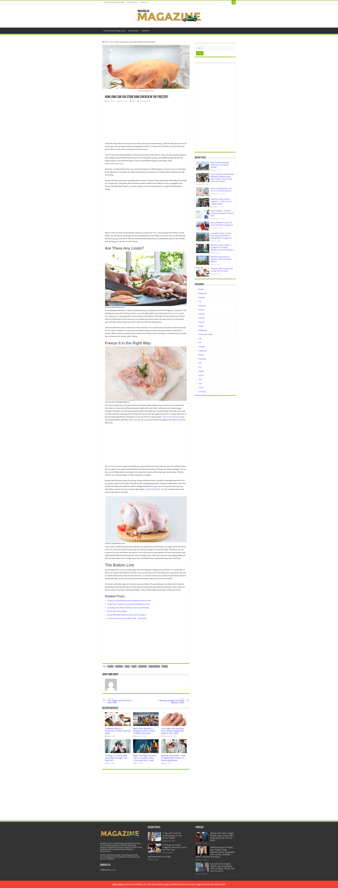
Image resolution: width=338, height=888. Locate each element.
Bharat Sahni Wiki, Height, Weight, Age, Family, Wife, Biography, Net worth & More (222, 837)
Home (106, 42)
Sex (200, 367)
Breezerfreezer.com (115, 164)
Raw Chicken (154, 666)
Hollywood (203, 330)
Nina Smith (111, 101)
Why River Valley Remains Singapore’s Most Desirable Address (221, 259)
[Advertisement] (146, 122)
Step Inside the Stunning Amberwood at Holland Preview (220, 165)
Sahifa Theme (117, 884)
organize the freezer (152, 489)
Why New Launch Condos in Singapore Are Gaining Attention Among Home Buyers (222, 247)
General (202, 322)
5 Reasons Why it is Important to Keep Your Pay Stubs (117, 730)
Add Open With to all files (159, 857)
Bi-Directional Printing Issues (114, 2)
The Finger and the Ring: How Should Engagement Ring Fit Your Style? (172, 730)
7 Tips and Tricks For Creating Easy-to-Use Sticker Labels (172, 835)
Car (200, 302)
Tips (112, 42)
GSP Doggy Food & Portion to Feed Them (120, 701)
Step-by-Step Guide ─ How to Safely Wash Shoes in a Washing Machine (173, 757)
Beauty (201, 289)
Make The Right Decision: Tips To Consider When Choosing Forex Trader (144, 757)
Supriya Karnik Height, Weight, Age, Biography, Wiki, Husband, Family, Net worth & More (222, 867)
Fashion (201, 310)
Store (165, 666)
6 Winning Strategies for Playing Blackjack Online (171, 701)
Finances (202, 314)
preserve (142, 666)
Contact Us (144, 2)
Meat (134, 666)
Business (202, 297)
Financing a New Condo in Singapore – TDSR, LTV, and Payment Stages (221, 201)
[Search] (234, 2)
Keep (127, 666)
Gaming (202, 318)
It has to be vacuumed (170, 417)
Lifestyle (202, 347)
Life (200, 342)
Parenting (202, 359)
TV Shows (202, 392)
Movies (201, 355)
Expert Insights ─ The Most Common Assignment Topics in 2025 (222, 213)
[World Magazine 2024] (169, 15)
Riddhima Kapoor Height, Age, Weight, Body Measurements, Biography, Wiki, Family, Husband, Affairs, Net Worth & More (215, 852)
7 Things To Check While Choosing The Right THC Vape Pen (116, 757)
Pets (200, 363)
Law (200, 338)
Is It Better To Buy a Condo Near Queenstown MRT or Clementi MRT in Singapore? (221, 235)
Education (202, 306)
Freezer (119, 666)
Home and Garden (205, 334)
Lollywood (202, 351)
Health (201, 326)
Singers (201, 371)
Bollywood (203, 293)
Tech (200, 379)
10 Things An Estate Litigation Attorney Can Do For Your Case (174, 847)
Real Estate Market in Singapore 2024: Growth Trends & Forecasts (144, 730)
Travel (201, 388)
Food (111, 666)
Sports (201, 375)
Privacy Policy (132, 2)
